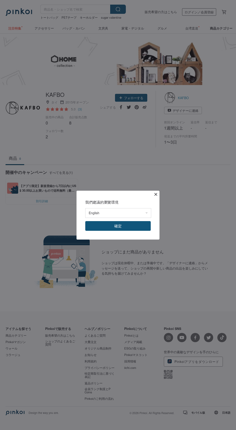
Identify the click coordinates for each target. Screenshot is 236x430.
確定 (118, 225)
